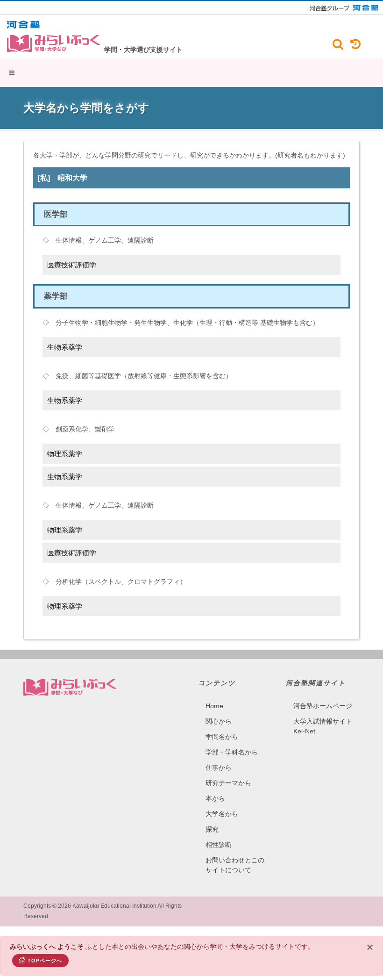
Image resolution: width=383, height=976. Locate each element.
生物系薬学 (64, 347)
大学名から (222, 814)
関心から (219, 721)
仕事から (219, 767)
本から (215, 798)
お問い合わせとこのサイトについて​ (235, 865)
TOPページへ (45, 960)
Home (214, 706)
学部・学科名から (232, 752)
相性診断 (219, 844)
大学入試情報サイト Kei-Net (322, 726)
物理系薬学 (64, 454)
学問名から (222, 736)
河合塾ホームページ (322, 706)
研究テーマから (228, 783)
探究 (212, 829)
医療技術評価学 (71, 265)
